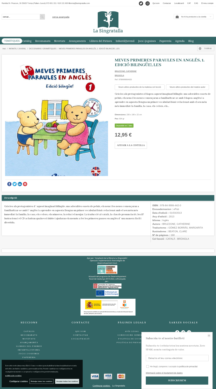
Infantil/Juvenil (125, 41)
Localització (179, 3)
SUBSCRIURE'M (177, 380)
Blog (191, 41)
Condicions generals (132, 335)
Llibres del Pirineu (100, 41)
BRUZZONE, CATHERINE (126, 71)
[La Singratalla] (108, 22)
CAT (189, 3)
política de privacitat (188, 366)
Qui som (156, 3)
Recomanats (42, 41)
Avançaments (77, 41)
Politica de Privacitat (132, 342)
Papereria (165, 41)
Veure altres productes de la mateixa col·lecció (139, 87)
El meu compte (207, 3)
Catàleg (27, 41)
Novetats (59, 41)
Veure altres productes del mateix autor (187, 87)
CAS (196, 3)
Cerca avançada (60, 17)
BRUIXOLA (119, 75)
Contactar (167, 3)
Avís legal (132, 331)
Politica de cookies (132, 339)
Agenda (180, 41)
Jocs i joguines (147, 41)
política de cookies (13, 375)
